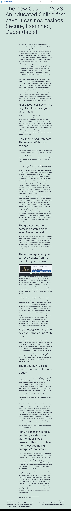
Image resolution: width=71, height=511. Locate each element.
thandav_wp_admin (35, 495)
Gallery (47, 1)
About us (42, 1)
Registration (58, 1)
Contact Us (65, 1)
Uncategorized (28, 497)
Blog (52, 1)
